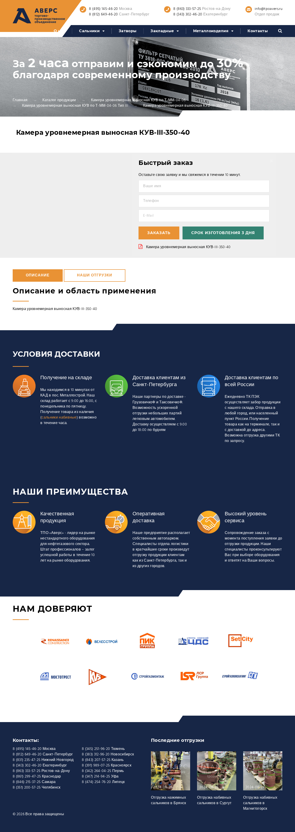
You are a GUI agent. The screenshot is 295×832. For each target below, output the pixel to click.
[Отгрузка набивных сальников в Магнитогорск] (262, 773)
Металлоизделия (210, 31)
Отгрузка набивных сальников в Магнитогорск (260, 803)
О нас (59, 31)
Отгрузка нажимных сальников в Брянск (168, 800)
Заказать (159, 233)
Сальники (89, 31)
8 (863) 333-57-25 (187, 9)
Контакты (258, 31)
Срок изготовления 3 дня (223, 233)
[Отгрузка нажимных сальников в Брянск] (170, 773)
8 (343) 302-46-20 (187, 14)
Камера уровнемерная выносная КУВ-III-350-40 (188, 247)
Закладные (162, 31)
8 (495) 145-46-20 (103, 9)
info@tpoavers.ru (268, 9)
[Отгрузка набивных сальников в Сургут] (216, 773)
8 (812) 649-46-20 (103, 14)
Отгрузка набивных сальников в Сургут (214, 800)
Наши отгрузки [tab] (94, 275)
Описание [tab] (38, 275)
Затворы (127, 31)
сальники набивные (59, 418)
